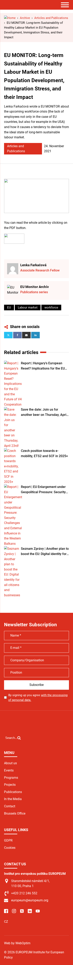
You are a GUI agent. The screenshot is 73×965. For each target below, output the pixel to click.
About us (10, 763)
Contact (9, 806)
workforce (51, 307)
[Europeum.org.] (10, 18)
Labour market (28, 307)
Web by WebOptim (17, 943)
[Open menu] (65, 4)
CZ (6, 922)
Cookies (9, 848)
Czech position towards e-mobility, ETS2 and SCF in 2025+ (44, 453)
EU (9, 307)
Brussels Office (14, 813)
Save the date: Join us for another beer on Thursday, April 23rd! (44, 412)
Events (9, 770)
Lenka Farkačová (33, 265)
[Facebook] (17, 335)
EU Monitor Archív (34, 287)
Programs (11, 778)
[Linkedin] (35, 335)
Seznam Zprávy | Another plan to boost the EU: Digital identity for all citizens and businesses (45, 551)
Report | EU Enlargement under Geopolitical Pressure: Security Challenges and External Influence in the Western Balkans (45, 490)
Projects (10, 785)
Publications (13, 792)
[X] (8, 335)
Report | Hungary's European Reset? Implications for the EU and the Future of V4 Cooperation (43, 366)
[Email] (26, 335)
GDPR (8, 840)
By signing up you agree (38, 697)
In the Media (13, 799)
